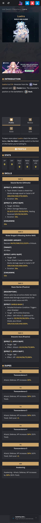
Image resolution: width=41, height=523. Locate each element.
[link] (20, 67)
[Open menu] (3, 3)
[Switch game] (8, 3)
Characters (16, 9)
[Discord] (27, 3)
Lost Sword (6, 9)
